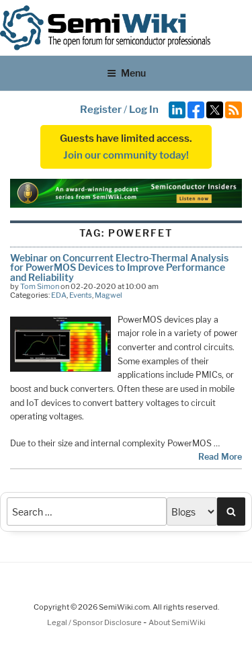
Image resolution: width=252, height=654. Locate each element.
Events (80, 295)
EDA (59, 295)
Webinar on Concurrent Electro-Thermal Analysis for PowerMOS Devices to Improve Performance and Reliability (119, 267)
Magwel (108, 295)
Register (101, 110)
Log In (144, 110)
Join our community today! (126, 155)
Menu (133, 73)
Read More (220, 457)
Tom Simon (39, 286)
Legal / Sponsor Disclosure (95, 622)
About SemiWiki (177, 622)
